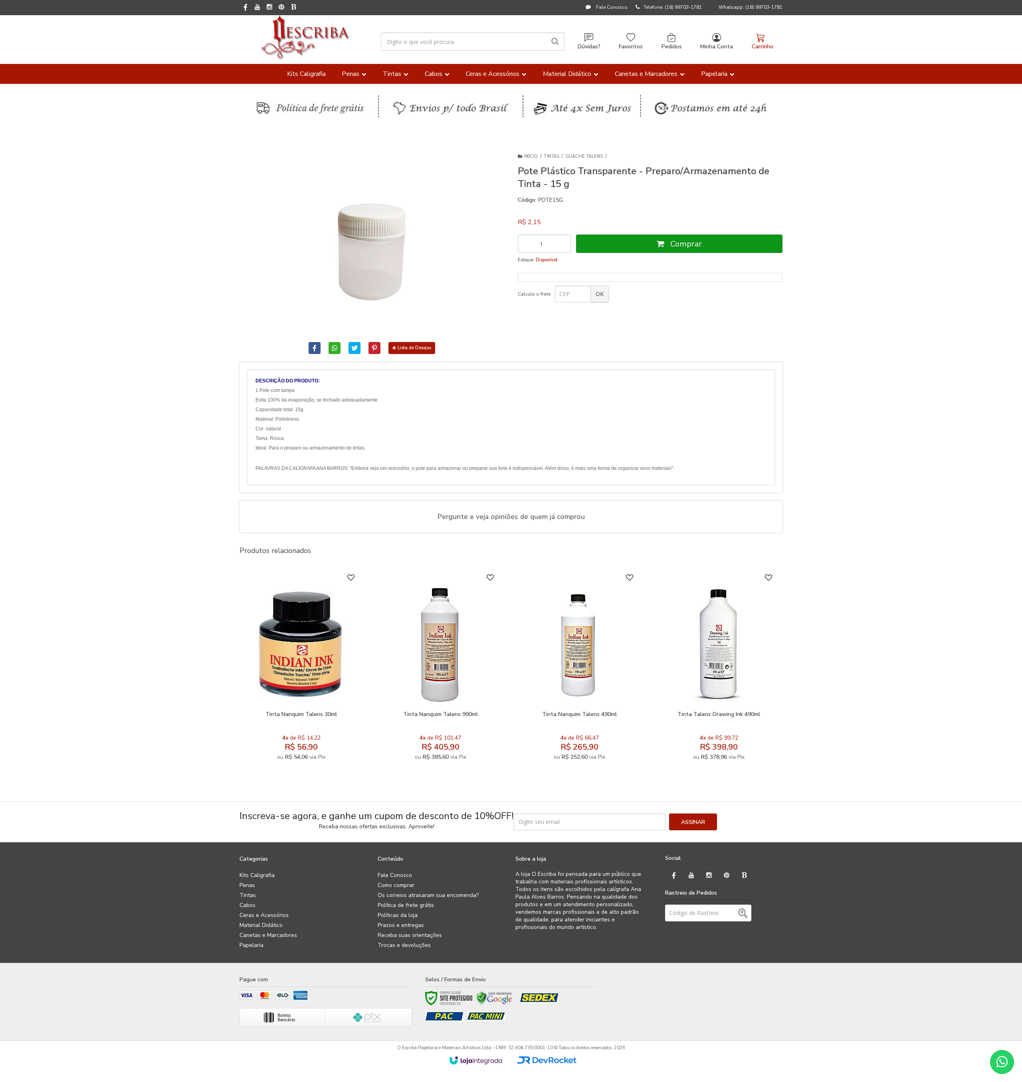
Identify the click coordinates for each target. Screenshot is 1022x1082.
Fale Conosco (611, 7)
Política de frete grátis (406, 905)
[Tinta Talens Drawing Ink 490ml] (718, 669)
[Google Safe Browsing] (494, 998)
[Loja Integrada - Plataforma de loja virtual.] (476, 1060)
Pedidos (672, 46)
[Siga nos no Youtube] (257, 7)
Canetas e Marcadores (268, 935)
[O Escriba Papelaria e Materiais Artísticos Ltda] (305, 37)
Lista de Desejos (414, 348)
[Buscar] (555, 41)
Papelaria (251, 945)
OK (600, 294)
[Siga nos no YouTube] (691, 875)
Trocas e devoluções (404, 945)
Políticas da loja (398, 915)
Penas (247, 885)
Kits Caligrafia (257, 875)
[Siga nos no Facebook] (246, 8)
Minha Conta (716, 46)
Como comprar (396, 885)
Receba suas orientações (410, 935)
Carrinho (762, 46)
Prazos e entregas (401, 925)
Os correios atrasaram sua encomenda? (428, 895)
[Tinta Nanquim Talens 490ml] (579, 669)
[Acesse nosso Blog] (293, 7)
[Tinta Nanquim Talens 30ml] (301, 669)
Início (531, 156)
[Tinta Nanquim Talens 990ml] (440, 669)
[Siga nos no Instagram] (269, 7)
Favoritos (631, 46)
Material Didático (261, 925)
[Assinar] (693, 821)
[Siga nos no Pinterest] (281, 7)
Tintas (551, 156)
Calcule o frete (534, 294)
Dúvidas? (589, 46)
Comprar (685, 244)
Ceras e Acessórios (264, 915)
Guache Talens (584, 156)
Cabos (248, 905)
